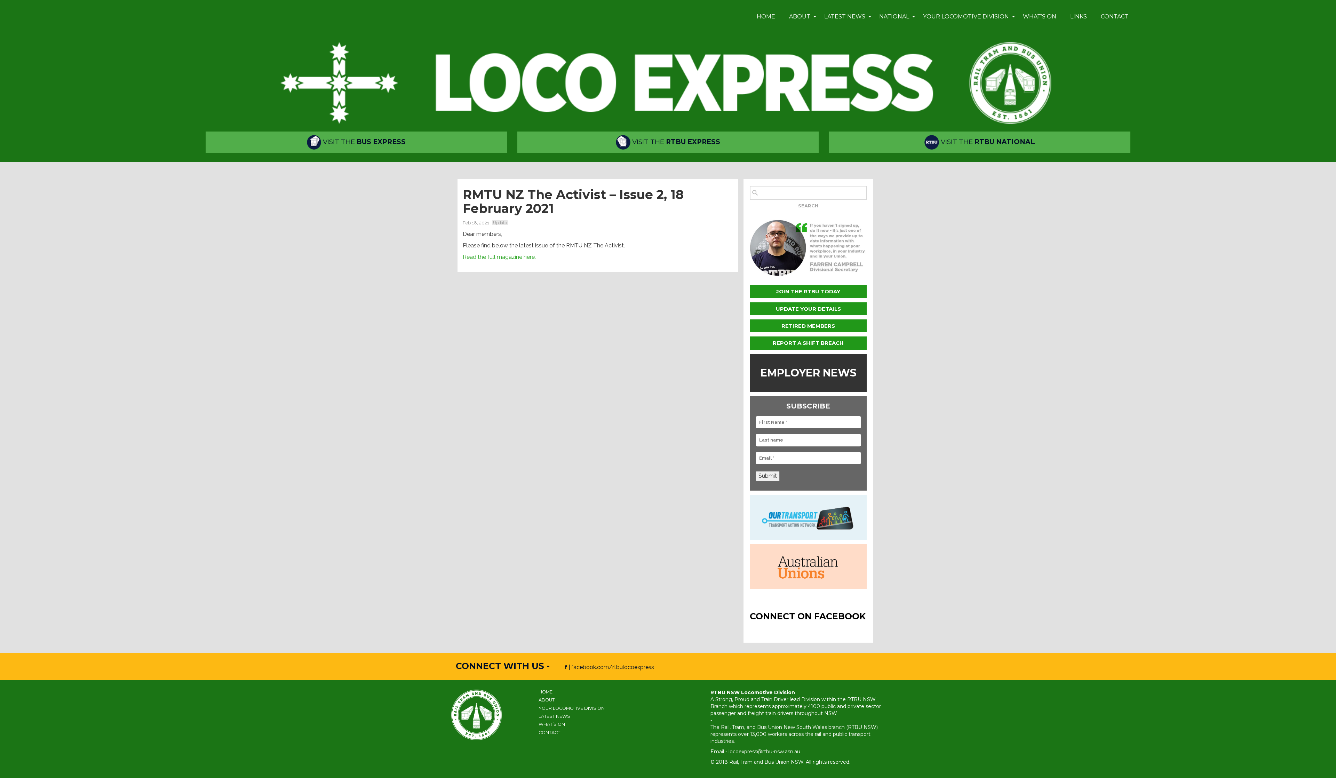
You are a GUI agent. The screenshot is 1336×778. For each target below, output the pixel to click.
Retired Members (808, 326)
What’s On (1039, 16)
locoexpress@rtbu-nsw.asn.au (764, 751)
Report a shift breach (808, 343)
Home (766, 16)
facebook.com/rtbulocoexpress (612, 667)
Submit (767, 476)
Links (1078, 16)
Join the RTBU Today (808, 291)
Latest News (844, 16)
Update (500, 222)
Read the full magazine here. (499, 257)
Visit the (363, 142)
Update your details (808, 308)
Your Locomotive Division (966, 16)
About (799, 16)
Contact (1115, 16)
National (894, 16)
